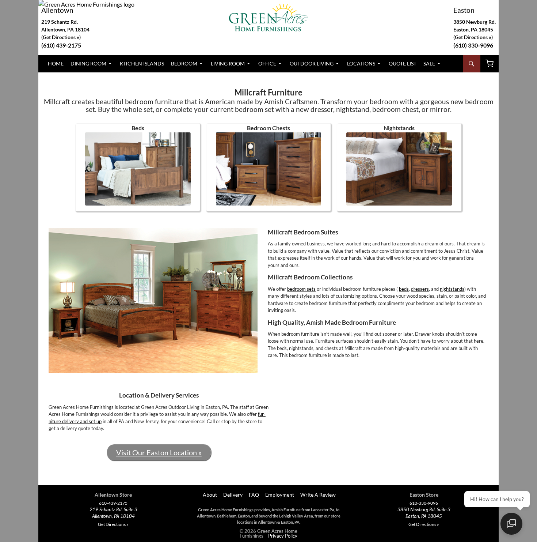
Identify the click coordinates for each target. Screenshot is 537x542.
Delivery (233, 495)
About (209, 495)
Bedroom (184, 63)
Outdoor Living (312, 63)
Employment (279, 495)
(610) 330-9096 (473, 45)
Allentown (57, 10)
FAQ (254, 495)
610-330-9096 (424, 503)
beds (404, 289)
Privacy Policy (282, 536)
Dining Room (88, 63)
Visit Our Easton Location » (159, 452)
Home (56, 63)
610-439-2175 (113, 503)
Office (267, 63)
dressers (420, 289)
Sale (429, 63)
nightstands (452, 289)
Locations (361, 63)
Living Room (228, 63)
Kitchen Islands (142, 63)
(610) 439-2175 (61, 45)
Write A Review (318, 495)
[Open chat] (511, 524)
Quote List (402, 63)
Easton (464, 10)
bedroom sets (301, 289)
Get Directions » (473, 37)
